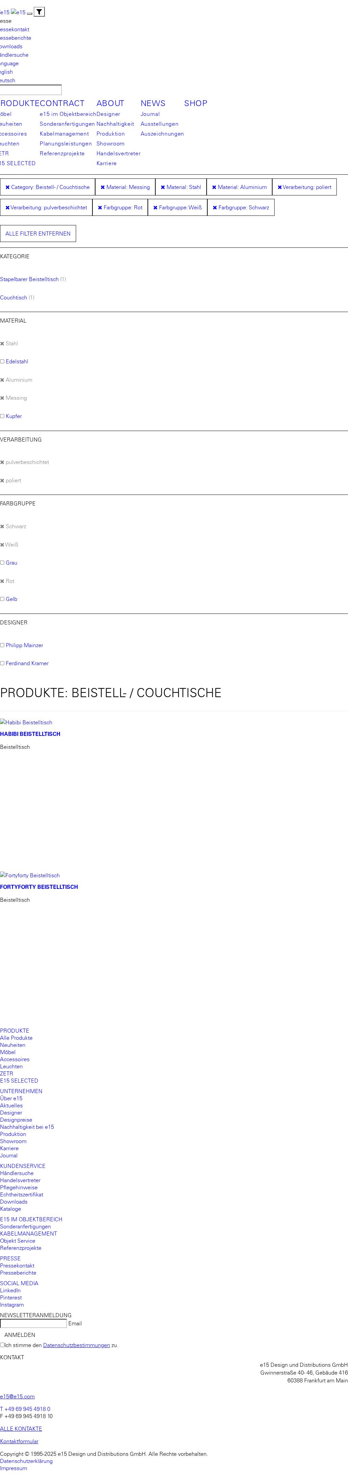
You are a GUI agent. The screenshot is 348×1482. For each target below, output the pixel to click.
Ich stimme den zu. (61, 1345)
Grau (11, 562)
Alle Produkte (16, 1037)
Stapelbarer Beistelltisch (29, 279)
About (110, 103)
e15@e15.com (17, 1396)
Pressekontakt (17, 1265)
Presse (10, 1258)
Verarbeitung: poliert (306, 187)
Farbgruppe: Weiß (180, 207)
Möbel (8, 1052)
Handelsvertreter (119, 153)
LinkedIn (10, 1290)
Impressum (13, 1468)
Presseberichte (18, 1272)
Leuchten (11, 1066)
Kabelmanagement (64, 133)
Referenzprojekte (62, 153)
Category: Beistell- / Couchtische (50, 187)
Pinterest (11, 1297)
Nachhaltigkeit (115, 123)
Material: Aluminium (241, 187)
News (153, 103)
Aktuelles (11, 1105)
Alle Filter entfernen (38, 233)
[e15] (18, 11)
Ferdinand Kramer (27, 663)
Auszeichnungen (162, 133)
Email (75, 1323)
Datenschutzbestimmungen (76, 1345)
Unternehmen (21, 1091)
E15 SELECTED (19, 1080)
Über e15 (11, 1098)
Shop (196, 103)
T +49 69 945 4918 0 (25, 1409)
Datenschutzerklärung (26, 1461)
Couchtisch (13, 297)
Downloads (14, 1201)
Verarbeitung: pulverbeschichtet (48, 207)
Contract (62, 103)
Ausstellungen (160, 123)
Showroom (111, 143)
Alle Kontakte (21, 1428)
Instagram (12, 1304)
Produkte (14, 1030)
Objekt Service (17, 1240)
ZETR (6, 1073)
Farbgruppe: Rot (122, 207)
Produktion (111, 133)
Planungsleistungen (66, 143)
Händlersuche (17, 1173)
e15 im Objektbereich (68, 113)
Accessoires (15, 1059)
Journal (150, 113)
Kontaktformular (19, 1441)
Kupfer (14, 416)
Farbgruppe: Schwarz (243, 207)
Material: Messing (127, 187)
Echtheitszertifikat (21, 1194)
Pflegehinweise (19, 1187)
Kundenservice (23, 1165)
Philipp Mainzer (24, 645)
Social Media (19, 1283)
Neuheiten (12, 1044)
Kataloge (10, 1208)
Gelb (11, 599)
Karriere (107, 163)
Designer (108, 113)
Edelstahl (17, 361)
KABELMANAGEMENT (28, 1233)
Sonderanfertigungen (67, 123)
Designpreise (16, 1119)
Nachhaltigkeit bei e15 (27, 1126)
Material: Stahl (183, 187)
